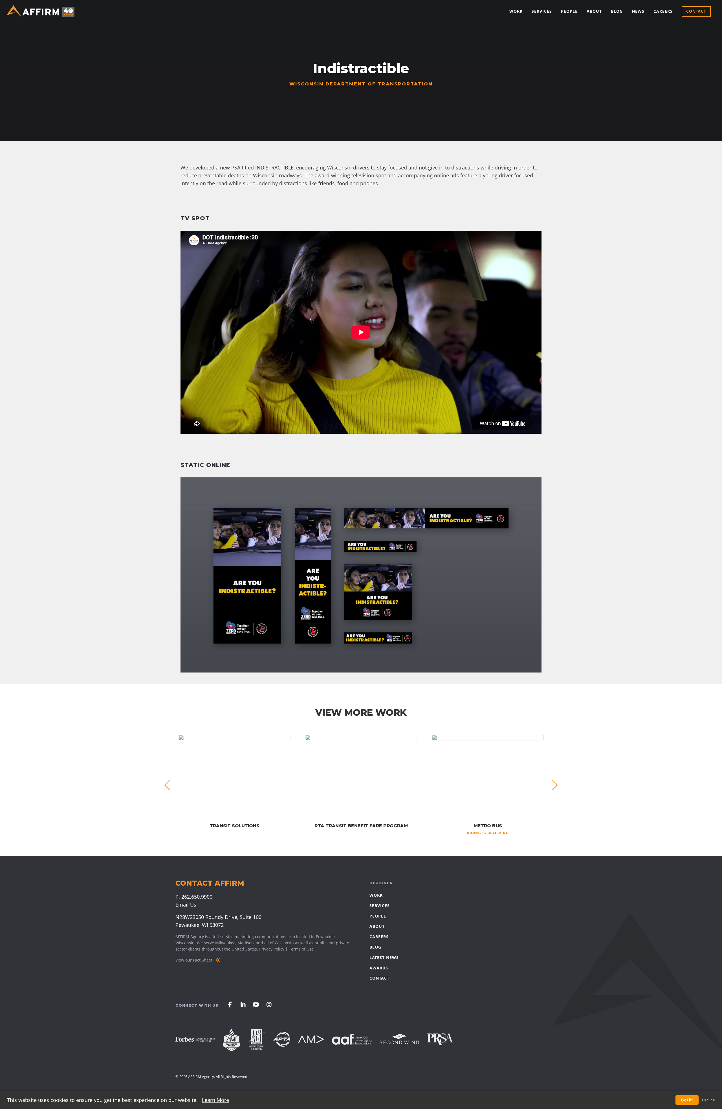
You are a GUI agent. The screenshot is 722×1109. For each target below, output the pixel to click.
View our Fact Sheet (194, 960)
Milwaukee (225, 942)
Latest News (384, 957)
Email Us (185, 904)
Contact (696, 11)
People (569, 11)
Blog (617, 11)
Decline (708, 1100)
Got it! (687, 1099)
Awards (378, 968)
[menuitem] (516, 11)
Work (516, 11)
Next (555, 785)
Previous (167, 785)
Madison (245, 942)
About (594, 11)
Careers (663, 11)
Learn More (215, 1100)
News (638, 11)
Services (542, 11)
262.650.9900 (196, 896)
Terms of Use (301, 949)
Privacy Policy (271, 949)
